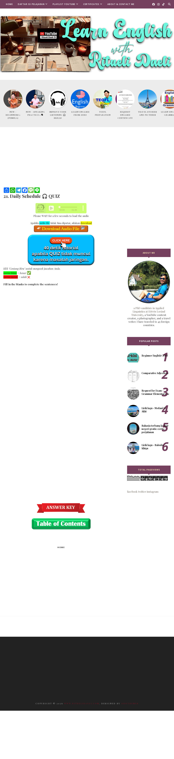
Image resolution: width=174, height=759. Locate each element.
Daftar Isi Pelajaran (31, 4)
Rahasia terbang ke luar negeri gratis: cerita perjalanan (155, 429)
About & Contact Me (120, 4)
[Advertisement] (61, 162)
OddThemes (130, 703)
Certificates (91, 4)
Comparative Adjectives (155, 373)
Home (9, 4)
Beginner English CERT (155, 355)
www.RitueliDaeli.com (81, 703)
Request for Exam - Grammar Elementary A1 (155, 392)
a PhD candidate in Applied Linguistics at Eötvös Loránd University (148, 311)
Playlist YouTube (64, 4)
